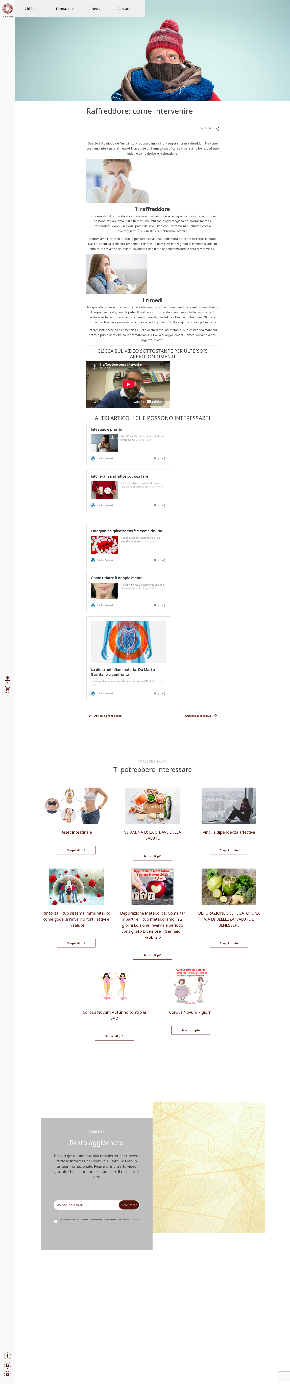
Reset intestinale (76, 832)
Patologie (205, 128)
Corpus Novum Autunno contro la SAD (114, 1015)
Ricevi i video (129, 1205)
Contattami (126, 9)
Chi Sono (31, 9)
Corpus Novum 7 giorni (190, 1012)
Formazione (65, 9)
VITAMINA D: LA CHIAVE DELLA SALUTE (152, 835)
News (96, 9)
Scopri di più (76, 850)
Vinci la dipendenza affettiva (229, 832)
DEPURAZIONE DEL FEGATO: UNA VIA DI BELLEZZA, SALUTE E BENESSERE (229, 919)
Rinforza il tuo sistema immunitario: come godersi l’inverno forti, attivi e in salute (76, 919)
